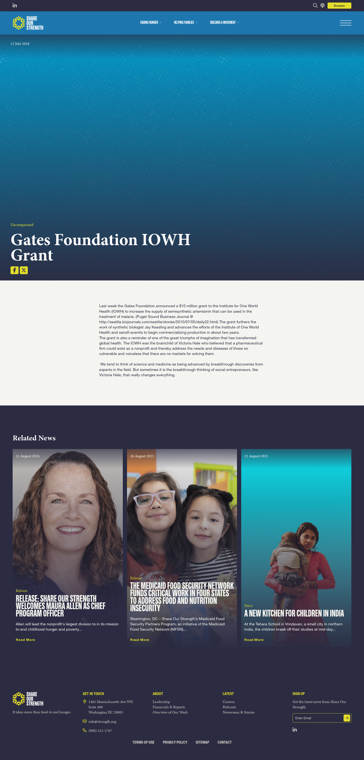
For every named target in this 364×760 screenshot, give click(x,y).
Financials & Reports (169, 707)
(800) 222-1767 (100, 730)
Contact (225, 742)
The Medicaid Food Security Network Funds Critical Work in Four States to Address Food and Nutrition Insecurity (182, 597)
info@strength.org (102, 721)
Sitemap (202, 742)
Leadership (161, 701)
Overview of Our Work (170, 712)
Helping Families (184, 23)
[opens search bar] (315, 6)
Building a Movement (223, 23)
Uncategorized (22, 224)
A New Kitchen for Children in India (294, 614)
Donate (339, 5)
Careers (229, 701)
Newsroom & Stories (238, 712)
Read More (25, 639)
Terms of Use (143, 742)
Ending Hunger (149, 23)
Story (248, 605)
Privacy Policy (175, 742)
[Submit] (347, 718)
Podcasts (229, 707)
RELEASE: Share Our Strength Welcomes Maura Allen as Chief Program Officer (60, 606)
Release (21, 590)
